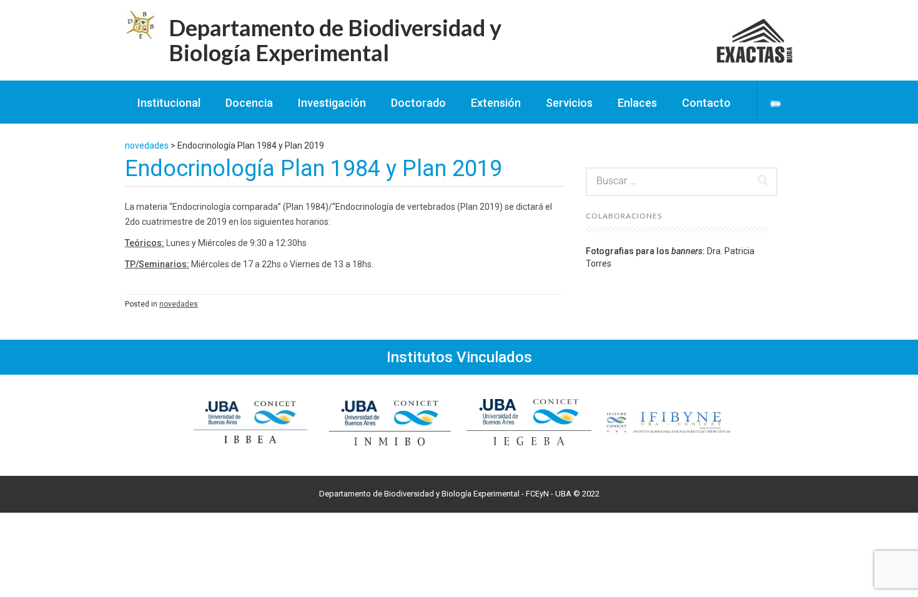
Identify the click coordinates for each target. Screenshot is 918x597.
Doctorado (418, 102)
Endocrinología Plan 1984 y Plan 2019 (313, 168)
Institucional (168, 102)
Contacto (706, 102)
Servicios (569, 102)
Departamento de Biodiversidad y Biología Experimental (335, 40)
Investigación (332, 102)
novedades (178, 304)
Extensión (496, 102)
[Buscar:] (681, 181)
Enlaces (637, 102)
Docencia (249, 102)
